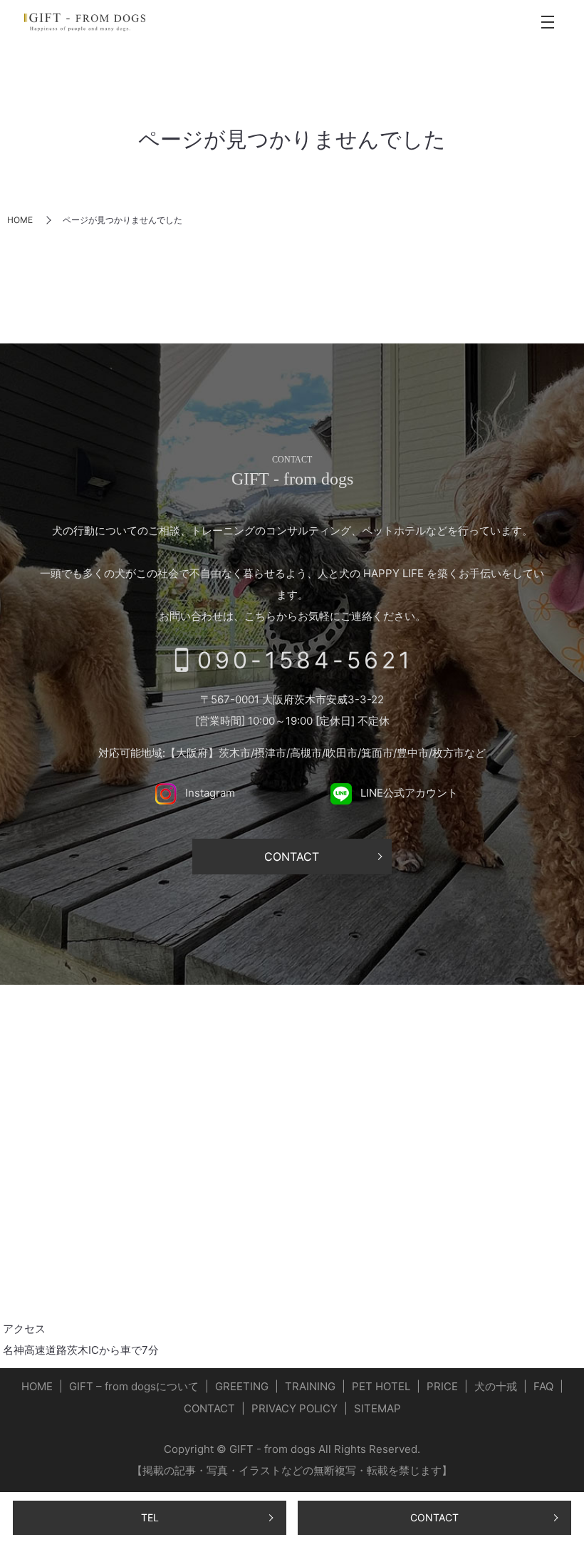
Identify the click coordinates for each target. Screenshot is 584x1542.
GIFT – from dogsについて (134, 1386)
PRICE (442, 1386)
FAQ (543, 1386)
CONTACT (434, 1517)
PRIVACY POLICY (294, 1408)
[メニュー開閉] (548, 22)
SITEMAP (377, 1408)
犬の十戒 (495, 1386)
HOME (20, 219)
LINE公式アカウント (408, 793)
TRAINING (310, 1386)
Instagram (208, 793)
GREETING (241, 1386)
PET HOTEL (381, 1386)
